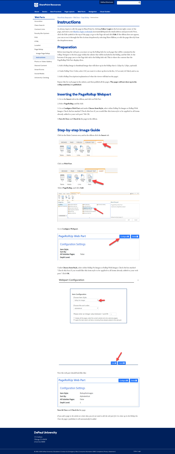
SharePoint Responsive (64, 17)
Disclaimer (57, 451)
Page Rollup (38, 49)
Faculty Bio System (41, 33)
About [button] (36, 12)
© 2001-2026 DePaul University (43, 451)
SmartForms (39, 69)
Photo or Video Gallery (43, 61)
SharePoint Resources (50, 4)
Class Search (39, 25)
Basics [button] (44, 12)
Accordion (38, 21)
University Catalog (41, 78)
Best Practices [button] (55, 12)
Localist (37, 45)
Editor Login (137, 451)
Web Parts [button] (81, 12)
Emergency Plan (73, 451)
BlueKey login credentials (83, 32)
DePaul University (36, 5)
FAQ (36, 37)
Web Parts (40, 17)
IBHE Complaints (98, 451)
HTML (36, 41)
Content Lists (39, 29)
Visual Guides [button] (105, 12)
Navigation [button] (93, 12)
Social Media (39, 74)
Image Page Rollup (43, 53)
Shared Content (40, 65)
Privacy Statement (109, 451)
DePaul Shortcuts (107, 2)
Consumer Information (85, 451)
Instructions (40, 57)
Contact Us (64, 451)
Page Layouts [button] (69, 12)
